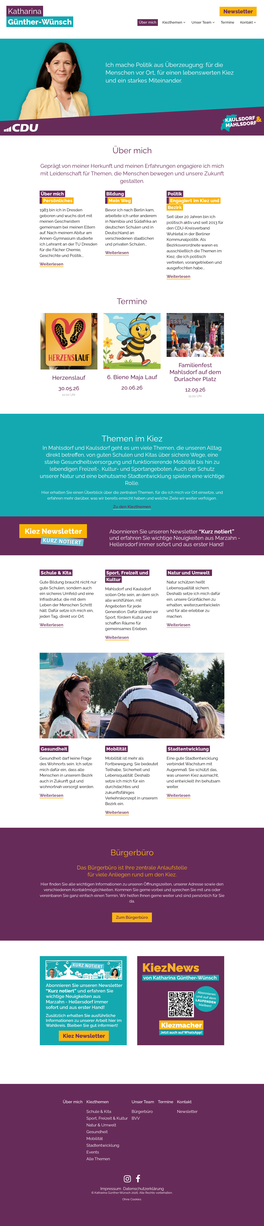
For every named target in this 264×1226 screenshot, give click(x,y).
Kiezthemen (172, 22)
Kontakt (247, 22)
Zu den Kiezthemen (132, 506)
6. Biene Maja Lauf (132, 377)
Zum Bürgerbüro (132, 917)
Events (92, 1152)
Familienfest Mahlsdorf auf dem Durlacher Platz (195, 372)
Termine (227, 22)
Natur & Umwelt (101, 1125)
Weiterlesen (51, 264)
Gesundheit (97, 1131)
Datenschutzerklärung (143, 1188)
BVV (136, 1118)
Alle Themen (98, 1158)
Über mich (147, 22)
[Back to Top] (254, 1216)
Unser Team (202, 22)
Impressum (110, 1188)
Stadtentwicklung (102, 1145)
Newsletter (238, 11)
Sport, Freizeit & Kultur (107, 1118)
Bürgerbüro (142, 1111)
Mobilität (94, 1138)
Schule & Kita (98, 1111)
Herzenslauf (68, 377)
